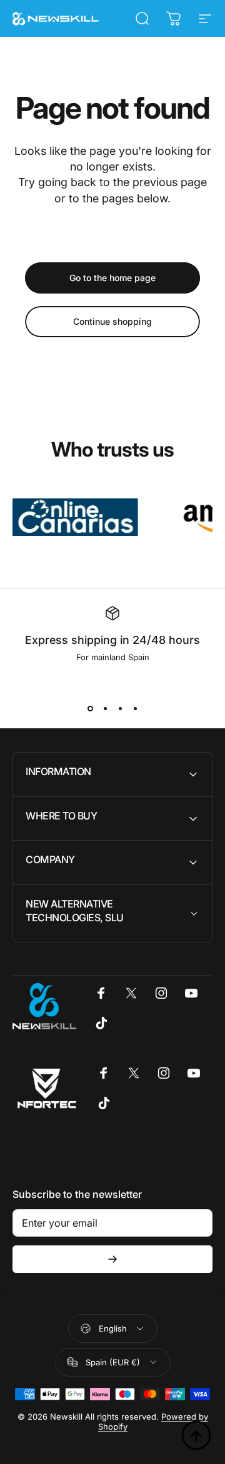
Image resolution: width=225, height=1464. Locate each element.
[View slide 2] (105, 708)
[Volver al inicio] (196, 1435)
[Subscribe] (112, 1259)
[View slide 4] (135, 708)
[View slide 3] (120, 708)
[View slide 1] (90, 708)
